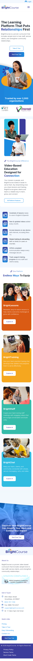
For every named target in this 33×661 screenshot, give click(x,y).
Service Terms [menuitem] (8, 652)
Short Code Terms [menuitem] (9, 655)
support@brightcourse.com (14, 608)
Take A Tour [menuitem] (6, 627)
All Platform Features (13, 200)
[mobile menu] (28, 7)
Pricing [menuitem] (4, 624)
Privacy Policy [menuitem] (8, 649)
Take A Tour (16, 48)
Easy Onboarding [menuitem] (8, 630)
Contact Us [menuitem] (6, 633)
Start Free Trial (16, 54)
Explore (8, 321)
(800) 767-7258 (9, 602)
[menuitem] (28, 1)
